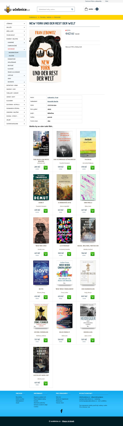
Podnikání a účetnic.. (13, 108)
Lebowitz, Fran (53, 97)
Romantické (11, 59)
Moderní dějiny (13, 52)
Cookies (36, 406)
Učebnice (9, 23)
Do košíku (46, 168)
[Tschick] (88, 144)
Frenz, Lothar (64, 292)
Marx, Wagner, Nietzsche (88, 246)
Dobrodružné (12, 45)
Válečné (11, 55)
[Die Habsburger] (88, 274)
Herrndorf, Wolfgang (88, 163)
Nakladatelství (20, 401)
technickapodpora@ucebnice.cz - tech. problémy (92, 401)
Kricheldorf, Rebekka (64, 249)
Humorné (11, 42)
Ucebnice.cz (33, 17)
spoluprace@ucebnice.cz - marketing (89, 399)
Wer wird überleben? (64, 289)
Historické (11, 49)
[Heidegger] (88, 317)
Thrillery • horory (12, 93)
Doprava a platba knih (40, 397)
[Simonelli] (88, 187)
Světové (10, 75)
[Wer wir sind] (41, 230)
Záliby (9, 120)
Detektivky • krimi (12, 85)
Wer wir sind (41, 246)
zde (89, 407)
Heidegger (88, 332)
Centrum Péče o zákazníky (93, 1)
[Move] (41, 274)
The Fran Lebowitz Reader (41, 160)
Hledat (72, 9)
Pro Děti (9, 27)
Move (41, 289)
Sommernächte (64, 203)
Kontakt (36, 401)
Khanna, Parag (41, 292)
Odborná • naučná (13, 112)
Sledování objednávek (62, 399)
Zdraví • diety (11, 97)
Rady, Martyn (88, 292)
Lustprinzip (64, 246)
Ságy (9, 78)
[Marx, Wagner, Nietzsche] (88, 230)
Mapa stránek (68, 421)
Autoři (17, 403)
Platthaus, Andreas (41, 335)
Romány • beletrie (12, 39)
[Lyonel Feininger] (41, 317)
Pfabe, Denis (88, 206)
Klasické (10, 69)
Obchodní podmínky (39, 403)
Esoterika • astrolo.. (13, 104)
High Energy (64, 332)
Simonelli (88, 203)
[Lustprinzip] (64, 230)
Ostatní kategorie (12, 123)
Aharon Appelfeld (64, 206)
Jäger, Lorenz (88, 335)
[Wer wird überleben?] (64, 274)
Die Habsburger (88, 289)
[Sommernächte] (64, 187)
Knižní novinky (20, 399)
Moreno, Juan (41, 379)
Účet (106, 1)
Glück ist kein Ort (41, 375)
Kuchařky (10, 100)
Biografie (11, 82)
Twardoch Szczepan (64, 163)
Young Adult (11, 35)
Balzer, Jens (64, 335)
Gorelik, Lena (41, 249)
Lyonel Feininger (41, 332)
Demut (41, 203)
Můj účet (58, 397)
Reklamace (59, 401)
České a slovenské (14, 72)
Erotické (10, 65)
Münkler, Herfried (88, 249)
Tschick (88, 159)
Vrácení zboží (60, 403)
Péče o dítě (10, 31)
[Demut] (41, 187)
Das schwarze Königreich (64, 159)
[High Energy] (64, 317)
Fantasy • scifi (11, 89)
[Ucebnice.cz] (17, 9)
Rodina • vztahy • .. (12, 116)
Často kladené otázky (40, 399)
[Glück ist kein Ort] (41, 360)
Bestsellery (19, 397)
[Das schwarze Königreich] (64, 144)
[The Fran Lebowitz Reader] (41, 144)
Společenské (12, 62)
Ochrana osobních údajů (40, 404)
